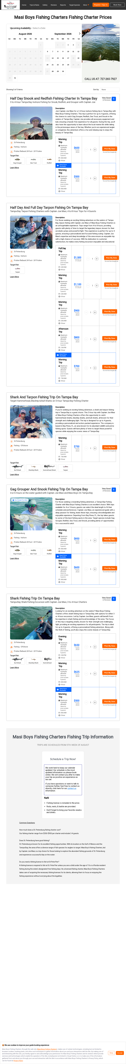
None (104, 90)
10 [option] (68, 51)
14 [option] (53, 58)
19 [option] (78, 58)
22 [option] (58, 65)
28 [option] (53, 71)
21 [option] (53, 65)
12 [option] (78, 51)
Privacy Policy (18, 1061)
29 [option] (58, 71)
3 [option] (68, 45)
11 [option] (73, 51)
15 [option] (58, 58)
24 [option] (68, 65)
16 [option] (63, 58)
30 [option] (63, 71)
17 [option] (68, 58)
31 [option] (15, 78)
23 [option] (63, 65)
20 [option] (47, 65)
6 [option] (47, 51)
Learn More (14, 168)
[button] (86, 5)
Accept (119, 1053)
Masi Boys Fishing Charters (46, 1049)
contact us (71, 788)
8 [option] (57, 51)
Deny (111, 1053)
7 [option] (52, 51)
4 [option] (73, 45)
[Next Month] (80, 33)
